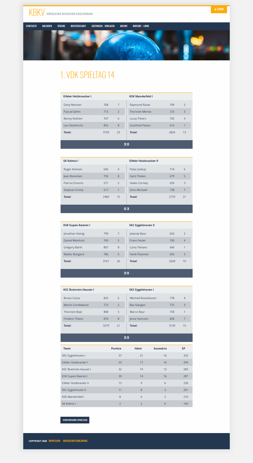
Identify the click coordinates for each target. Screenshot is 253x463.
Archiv (123, 26)
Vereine (61, 26)
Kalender (47, 26)
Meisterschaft (78, 26)
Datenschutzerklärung (75, 441)
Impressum (54, 441)
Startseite (31, 26)
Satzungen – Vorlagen (103, 26)
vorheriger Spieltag (75, 420)
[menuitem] (31, 26)
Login (220, 9)
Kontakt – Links (141, 26)
